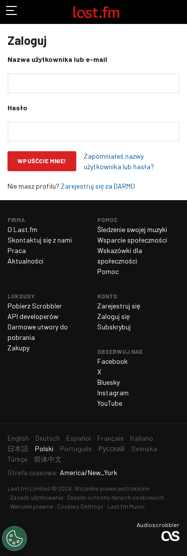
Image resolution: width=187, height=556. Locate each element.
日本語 (17, 448)
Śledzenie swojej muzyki (132, 229)
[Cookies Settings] (14, 538)
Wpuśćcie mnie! (41, 160)
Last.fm (96, 12)
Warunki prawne (31, 506)
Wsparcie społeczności (132, 240)
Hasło (17, 107)
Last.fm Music (126, 506)
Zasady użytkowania (36, 497)
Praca (16, 250)
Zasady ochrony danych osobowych (115, 497)
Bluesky (108, 382)
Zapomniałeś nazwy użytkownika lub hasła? (119, 161)
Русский (111, 448)
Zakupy (18, 347)
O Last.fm (22, 229)
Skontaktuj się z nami (39, 240)
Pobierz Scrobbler (34, 305)
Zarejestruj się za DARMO (98, 186)
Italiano (141, 438)
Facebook (112, 361)
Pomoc (108, 271)
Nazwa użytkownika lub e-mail (57, 59)
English (18, 438)
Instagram (113, 392)
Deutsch (47, 438)
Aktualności (25, 261)
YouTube (109, 403)
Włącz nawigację (12, 12)
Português (76, 448)
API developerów (32, 316)
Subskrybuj (114, 326)
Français (110, 438)
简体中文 (48, 459)
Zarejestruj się (118, 305)
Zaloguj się (113, 316)
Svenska (144, 448)
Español (78, 438)
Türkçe (17, 459)
